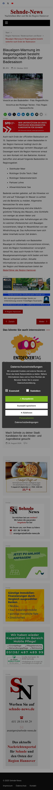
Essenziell (14, 391)
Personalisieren (26, 418)
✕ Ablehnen (26, 413)
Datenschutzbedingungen (26, 422)
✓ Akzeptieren (26, 399)
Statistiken (35, 391)
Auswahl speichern (26, 406)
